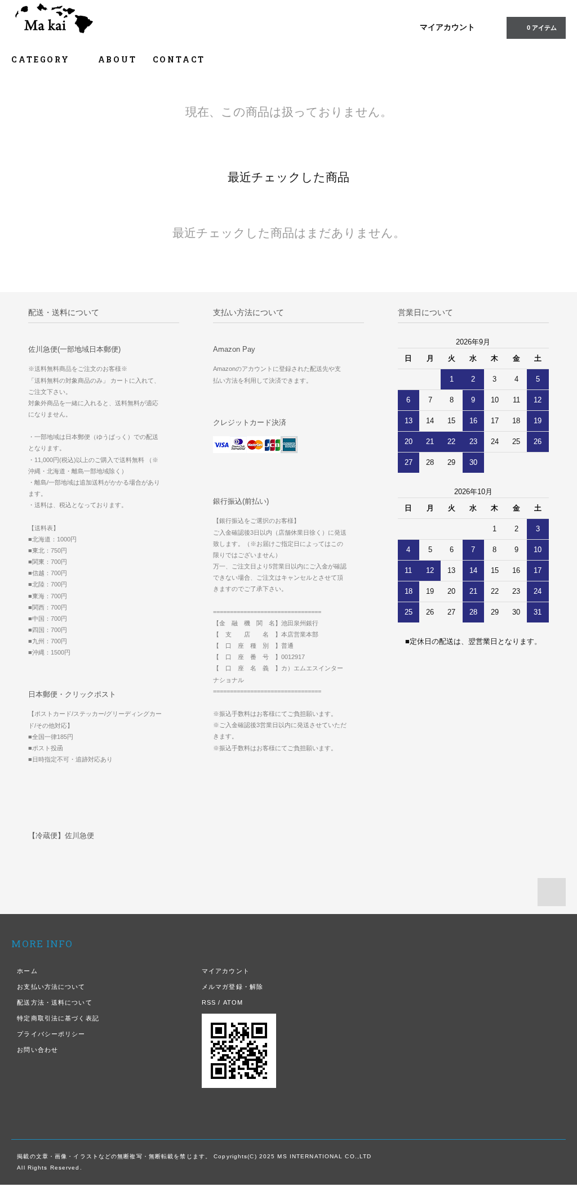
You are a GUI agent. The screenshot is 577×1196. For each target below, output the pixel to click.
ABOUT (117, 59)
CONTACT (179, 59)
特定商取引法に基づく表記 (58, 1018)
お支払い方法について (51, 986)
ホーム (27, 970)
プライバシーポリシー (51, 1034)
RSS (209, 1002)
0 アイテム (542, 27)
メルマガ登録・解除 (232, 986)
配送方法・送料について (54, 1002)
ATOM (233, 1002)
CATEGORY (42, 59)
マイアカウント (447, 27)
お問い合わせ (37, 1049)
